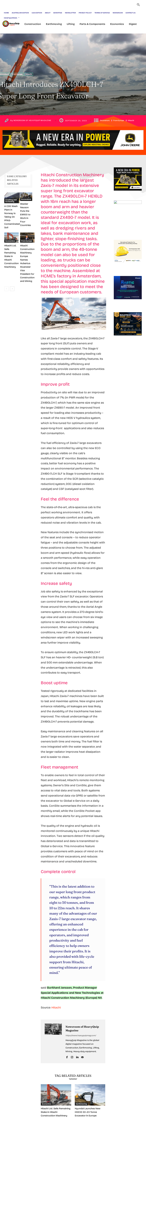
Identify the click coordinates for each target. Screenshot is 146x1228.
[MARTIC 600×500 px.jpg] (128, 302)
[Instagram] (72, 1056)
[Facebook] (67, 1056)
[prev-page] (6, 288)
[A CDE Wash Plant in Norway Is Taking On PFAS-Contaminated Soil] (12, 197)
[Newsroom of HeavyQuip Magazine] (53, 1041)
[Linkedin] (77, 1056)
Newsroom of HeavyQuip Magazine (32, 120)
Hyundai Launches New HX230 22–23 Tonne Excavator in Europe (87, 1112)
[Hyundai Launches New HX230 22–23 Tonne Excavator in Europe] (90, 1095)
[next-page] (12, 288)
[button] (138, 5)
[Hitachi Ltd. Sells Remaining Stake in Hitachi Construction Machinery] (11, 238)
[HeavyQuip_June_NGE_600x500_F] (128, 193)
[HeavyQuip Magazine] (11, 24)
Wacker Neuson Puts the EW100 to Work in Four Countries (25, 215)
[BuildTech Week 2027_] (128, 338)
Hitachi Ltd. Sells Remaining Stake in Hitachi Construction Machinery (11, 256)
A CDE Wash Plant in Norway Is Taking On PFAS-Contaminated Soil (12, 217)
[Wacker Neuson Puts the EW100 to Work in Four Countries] (26, 196)
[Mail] (82, 1056)
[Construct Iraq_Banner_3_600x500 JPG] (128, 265)
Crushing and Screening (11, 201)
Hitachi (29, 74)
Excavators (105, 120)
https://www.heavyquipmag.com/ (81, 1035)
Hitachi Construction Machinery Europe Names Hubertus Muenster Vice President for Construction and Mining (27, 263)
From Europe (17, 74)
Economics (10, 241)
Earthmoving (81, 1104)
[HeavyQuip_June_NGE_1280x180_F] (73, 152)
